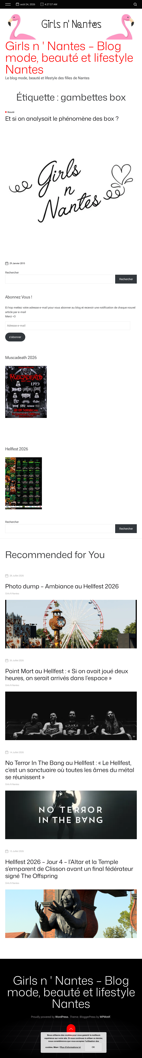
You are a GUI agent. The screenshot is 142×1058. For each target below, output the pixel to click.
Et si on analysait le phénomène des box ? (62, 118)
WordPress (61, 1016)
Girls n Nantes (12, 593)
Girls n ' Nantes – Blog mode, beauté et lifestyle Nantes (69, 57)
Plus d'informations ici (70, 1047)
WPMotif (105, 1016)
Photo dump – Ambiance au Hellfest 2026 (62, 586)
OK (93, 1047)
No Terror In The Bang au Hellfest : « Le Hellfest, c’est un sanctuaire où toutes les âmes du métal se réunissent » (69, 770)
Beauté (10, 112)
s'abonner (15, 337)
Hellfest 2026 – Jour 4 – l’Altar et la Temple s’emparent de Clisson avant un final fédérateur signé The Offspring (69, 869)
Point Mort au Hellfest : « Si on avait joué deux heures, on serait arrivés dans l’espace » (66, 674)
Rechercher (12, 272)
